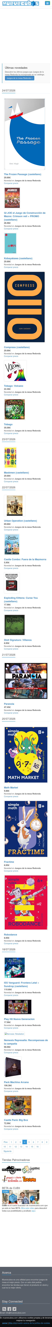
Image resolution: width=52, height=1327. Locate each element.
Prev (6, 1142)
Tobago (8, 424)
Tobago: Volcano (13, 386)
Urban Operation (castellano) (20, 520)
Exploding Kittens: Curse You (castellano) (21, 599)
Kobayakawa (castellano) (18, 258)
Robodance (10, 934)
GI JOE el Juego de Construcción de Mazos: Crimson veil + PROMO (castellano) (24, 216)
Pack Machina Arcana (16, 1082)
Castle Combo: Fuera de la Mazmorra (25, 559)
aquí (33, 1210)
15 (32, 1146)
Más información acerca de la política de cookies (29, 1323)
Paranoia (9, 704)
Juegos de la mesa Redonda (19, 78)
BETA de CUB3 (11, 1188)
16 (37, 1146)
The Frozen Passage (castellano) (22, 174)
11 (10, 1146)
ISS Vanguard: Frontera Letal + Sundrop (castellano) (21, 984)
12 (16, 1146)
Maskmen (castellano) (16, 472)
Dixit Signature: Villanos (18, 640)
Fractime (9, 862)
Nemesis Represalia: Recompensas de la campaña (26, 1041)
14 (26, 1146)
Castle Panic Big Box (16, 1120)
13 (21, 1146)
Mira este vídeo (27, 1208)
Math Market (11, 787)
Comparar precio (11, 183)
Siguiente (7, 1151)
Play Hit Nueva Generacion (19, 1019)
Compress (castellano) (17, 347)
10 (5, 1146)
